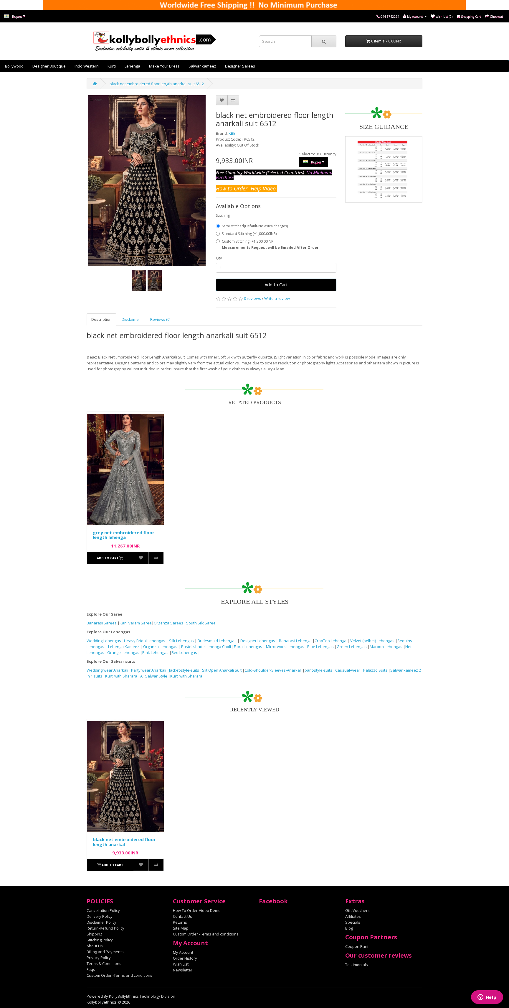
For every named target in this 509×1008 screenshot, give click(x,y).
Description (101, 319)
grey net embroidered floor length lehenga (123, 535)
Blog (349, 928)
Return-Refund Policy (105, 928)
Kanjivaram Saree (136, 623)
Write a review (277, 298)
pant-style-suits (318, 670)
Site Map (181, 928)
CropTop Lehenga (331, 640)
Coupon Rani (356, 946)
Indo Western (87, 66)
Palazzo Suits (375, 670)
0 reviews (252, 298)
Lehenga (132, 66)
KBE (232, 133)
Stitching (223, 215)
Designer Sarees (240, 66)
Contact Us (182, 916)
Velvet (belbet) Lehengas (372, 640)
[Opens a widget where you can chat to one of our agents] (487, 997)
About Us (95, 945)
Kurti (112, 66)
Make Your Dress (164, 66)
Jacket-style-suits (184, 670)
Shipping (94, 934)
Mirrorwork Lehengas (285, 646)
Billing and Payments (105, 951)
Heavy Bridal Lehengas (145, 640)
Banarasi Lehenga (295, 640)
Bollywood (14, 66)
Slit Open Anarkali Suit (222, 670)
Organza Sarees (168, 623)
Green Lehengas (352, 646)
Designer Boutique (49, 66)
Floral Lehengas (248, 646)
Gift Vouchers (357, 910)
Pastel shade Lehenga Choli (206, 646)
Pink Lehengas (155, 652)
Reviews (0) (160, 319)
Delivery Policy (100, 916)
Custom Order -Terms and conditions (119, 975)
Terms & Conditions (104, 963)
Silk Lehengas (181, 640)
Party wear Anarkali (149, 670)
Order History (185, 958)
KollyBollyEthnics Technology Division (142, 996)
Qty (219, 258)
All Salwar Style (153, 676)
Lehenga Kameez (124, 646)
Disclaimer (131, 319)
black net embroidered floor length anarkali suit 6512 (157, 83)
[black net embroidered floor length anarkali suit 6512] (139, 280)
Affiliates (353, 916)
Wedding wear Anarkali (108, 670)
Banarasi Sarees (102, 623)
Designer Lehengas (258, 640)
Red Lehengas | (185, 652)
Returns (180, 922)
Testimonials (356, 964)
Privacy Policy (99, 957)
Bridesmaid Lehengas (217, 640)
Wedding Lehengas (104, 640)
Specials (352, 922)
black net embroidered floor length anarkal (124, 841)
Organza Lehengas (160, 646)
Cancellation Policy (103, 910)
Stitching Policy (100, 940)
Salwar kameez (202, 66)
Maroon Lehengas (386, 646)
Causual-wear (347, 670)
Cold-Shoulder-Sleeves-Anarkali (273, 670)
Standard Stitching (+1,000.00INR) (249, 233)
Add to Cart (276, 284)
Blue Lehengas (320, 646)
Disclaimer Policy (101, 922)
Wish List (181, 964)
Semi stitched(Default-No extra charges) (255, 225)
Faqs (91, 969)
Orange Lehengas (123, 652)
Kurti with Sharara (121, 676)
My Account (183, 952)
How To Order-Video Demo (197, 910)
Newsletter (182, 970)
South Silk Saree (201, 623)
